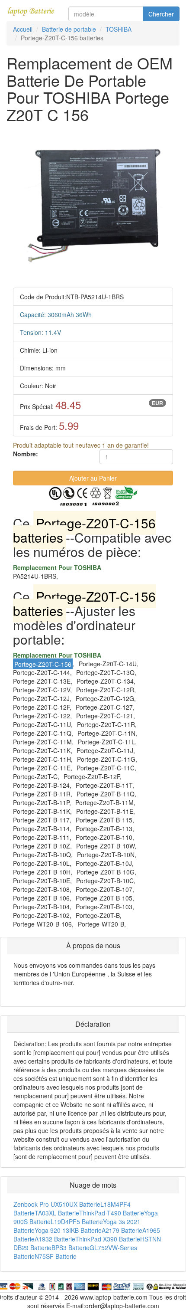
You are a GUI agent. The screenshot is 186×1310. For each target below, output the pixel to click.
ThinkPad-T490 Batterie (111, 1212)
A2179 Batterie (122, 1230)
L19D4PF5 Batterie (77, 1221)
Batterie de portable (69, 29)
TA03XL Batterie (57, 1212)
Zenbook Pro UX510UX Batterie (56, 1204)
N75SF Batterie (56, 1256)
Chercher (161, 14)
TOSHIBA (118, 29)
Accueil (22, 29)
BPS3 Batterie (70, 1247)
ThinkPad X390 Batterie (107, 1239)
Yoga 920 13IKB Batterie (68, 1230)
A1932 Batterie (55, 1239)
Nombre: (25, 453)
